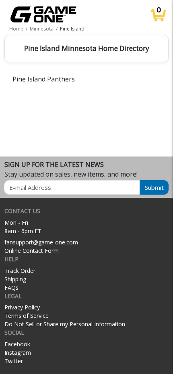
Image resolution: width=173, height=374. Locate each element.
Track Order (19, 270)
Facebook (17, 344)
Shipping (15, 279)
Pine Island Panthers (43, 79)
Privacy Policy (22, 307)
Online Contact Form (31, 250)
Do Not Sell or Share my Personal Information (64, 324)
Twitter (13, 361)
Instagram (17, 352)
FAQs (11, 287)
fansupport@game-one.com (41, 242)
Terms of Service (26, 315)
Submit (154, 187)
